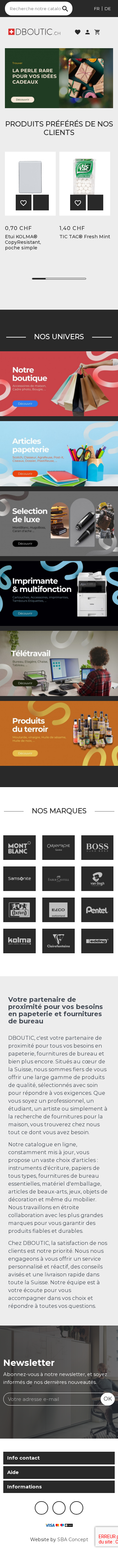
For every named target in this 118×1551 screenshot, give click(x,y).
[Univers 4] (59, 733)
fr (97, 8)
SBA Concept (72, 1539)
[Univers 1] (59, 523)
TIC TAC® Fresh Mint (84, 237)
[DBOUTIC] (34, 31)
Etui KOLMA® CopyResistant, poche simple (23, 242)
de (108, 8)
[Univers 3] (59, 383)
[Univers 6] (59, 593)
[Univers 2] (59, 663)
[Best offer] (59, 78)
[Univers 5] (59, 453)
